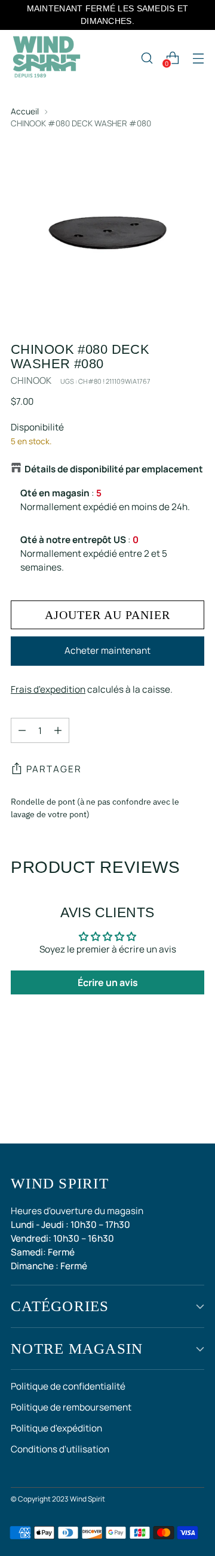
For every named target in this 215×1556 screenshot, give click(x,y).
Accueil (25, 111)
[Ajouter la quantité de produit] (58, 730)
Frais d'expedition (48, 689)
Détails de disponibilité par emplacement (113, 469)
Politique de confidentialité (68, 1386)
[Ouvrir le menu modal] (198, 58)
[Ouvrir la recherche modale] (146, 58)
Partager (54, 769)
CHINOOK (31, 380)
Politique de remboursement (71, 1407)
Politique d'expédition (56, 1428)
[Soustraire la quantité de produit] (22, 730)
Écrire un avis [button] (108, 982)
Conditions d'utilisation (60, 1449)
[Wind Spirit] (46, 58)
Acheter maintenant (107, 650)
